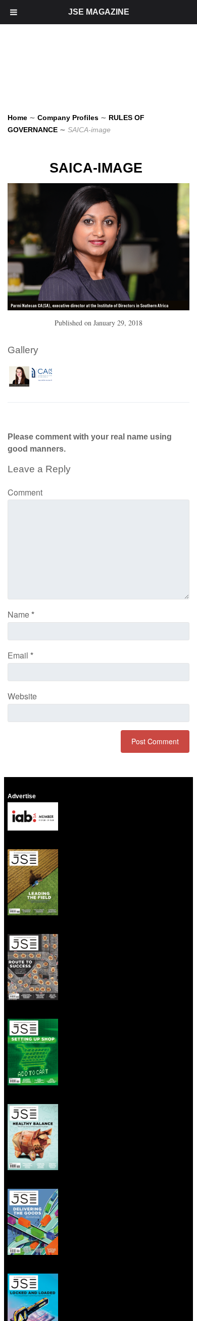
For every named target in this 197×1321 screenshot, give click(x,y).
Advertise (22, 796)
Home (17, 118)
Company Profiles (67, 118)
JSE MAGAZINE (98, 12)
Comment (25, 492)
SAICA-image (96, 168)
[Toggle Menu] (13, 12)
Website (22, 696)
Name (21, 614)
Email (20, 655)
